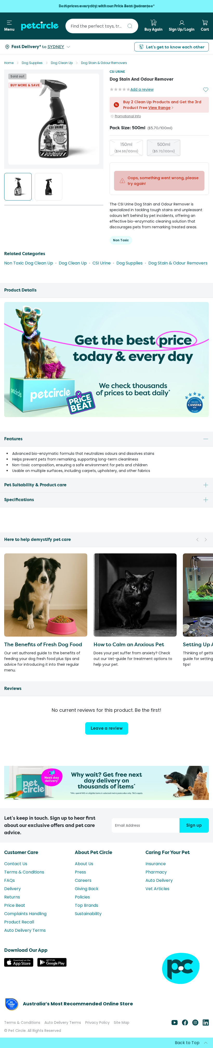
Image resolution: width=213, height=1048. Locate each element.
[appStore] (18, 965)
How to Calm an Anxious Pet (129, 644)
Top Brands (86, 905)
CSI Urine (117, 71)
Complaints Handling (25, 914)
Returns (12, 897)
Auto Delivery (159, 880)
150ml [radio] (126, 147)
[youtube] (174, 1024)
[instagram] (195, 1024)
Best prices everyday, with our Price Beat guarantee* (107, 6)
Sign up (194, 825)
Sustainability (88, 914)
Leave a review (107, 728)
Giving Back (86, 889)
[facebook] (185, 1024)
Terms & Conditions (24, 872)
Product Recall (19, 922)
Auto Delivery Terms (25, 930)
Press (80, 872)
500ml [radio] (163, 147)
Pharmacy (156, 872)
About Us (84, 864)
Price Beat (14, 905)
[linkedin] (206, 1024)
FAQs (9, 880)
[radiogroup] (159, 148)
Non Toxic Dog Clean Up (28, 263)
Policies (82, 897)
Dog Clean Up (62, 63)
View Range (159, 107)
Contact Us (15, 864)
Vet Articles (157, 889)
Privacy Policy (97, 1022)
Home (9, 63)
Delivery (12, 889)
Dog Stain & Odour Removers (104, 63)
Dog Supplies (32, 63)
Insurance (155, 864)
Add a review (142, 89)
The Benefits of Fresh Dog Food (43, 644)
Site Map (121, 1022)
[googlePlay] (51, 965)
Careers (83, 880)
